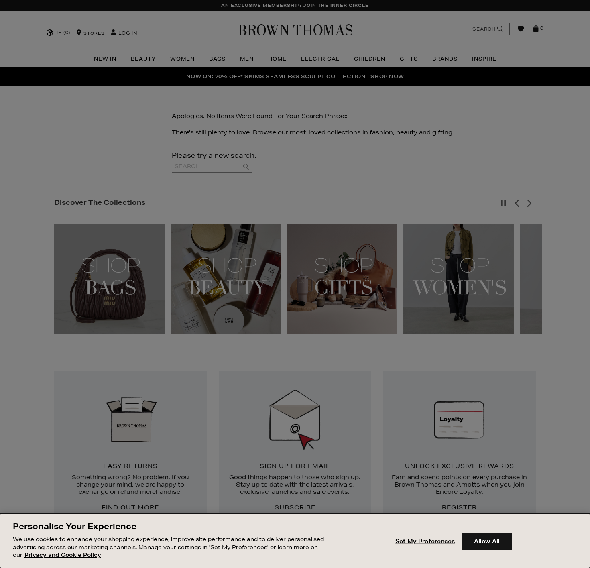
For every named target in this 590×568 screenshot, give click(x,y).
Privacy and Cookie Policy (62, 554)
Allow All (487, 540)
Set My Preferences (425, 540)
